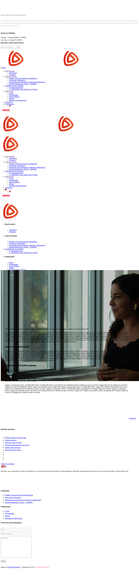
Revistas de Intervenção (13, 518)
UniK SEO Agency (13, 567)
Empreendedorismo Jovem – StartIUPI (19, 502)
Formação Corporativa (13, 498)
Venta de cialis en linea (13, 443)
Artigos (7, 516)
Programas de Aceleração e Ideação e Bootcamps (23, 500)
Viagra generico (10, 440)
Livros (7, 511)
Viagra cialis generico (13, 447)
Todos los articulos (7, 464)
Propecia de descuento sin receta (17, 445)
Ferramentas (9, 513)
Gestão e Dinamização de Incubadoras (19, 495)
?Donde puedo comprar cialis (15, 438)
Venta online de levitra (13, 450)
